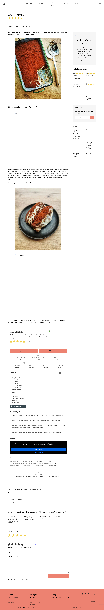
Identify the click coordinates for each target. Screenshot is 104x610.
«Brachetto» (29, 432)
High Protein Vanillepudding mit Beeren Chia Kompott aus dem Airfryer (13, 519)
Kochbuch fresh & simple (76, 155)
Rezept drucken (24, 350)
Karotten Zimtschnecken (59, 517)
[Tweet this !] (23, 26)
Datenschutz (92, 601)
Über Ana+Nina (13, 597)
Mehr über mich (83, 61)
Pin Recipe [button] (53, 350)
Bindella (32, 183)
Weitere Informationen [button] (38, 452)
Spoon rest (89, 153)
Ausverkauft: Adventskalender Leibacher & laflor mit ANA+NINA (90, 146)
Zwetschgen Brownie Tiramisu (16, 492)
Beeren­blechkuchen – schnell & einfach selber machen (76, 77)
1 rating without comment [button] (38, 544)
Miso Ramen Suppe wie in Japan (76, 86)
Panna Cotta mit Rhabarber (15, 499)
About (40, 3)
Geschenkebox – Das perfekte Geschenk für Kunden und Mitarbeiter (77, 134)
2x (62, 372)
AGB (95, 602)
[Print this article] (29, 26)
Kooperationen (13, 600)
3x (65, 372)
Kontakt (11, 602)
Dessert (32, 604)
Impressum (93, 600)
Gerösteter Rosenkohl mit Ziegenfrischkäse (29, 517)
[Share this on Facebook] (20, 26)
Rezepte (29, 3)
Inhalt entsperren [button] (38, 449)
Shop (76, 3)
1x (60, 372)
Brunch (32, 597)
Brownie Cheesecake (13, 502)
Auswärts (64, 3)
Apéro (32, 600)
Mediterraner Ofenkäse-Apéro (89, 98)
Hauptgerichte (35, 602)
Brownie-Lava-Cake (13, 496)
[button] (9, 18)
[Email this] (26, 26)
